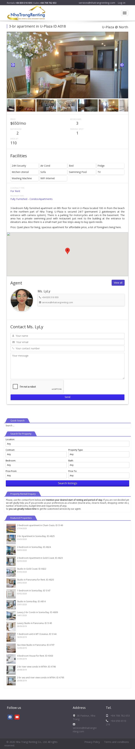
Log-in (121, 2)
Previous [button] (13, 65)
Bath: (70, 460)
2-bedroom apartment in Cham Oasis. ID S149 (40, 525)
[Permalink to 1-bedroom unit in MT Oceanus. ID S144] (11, 636)
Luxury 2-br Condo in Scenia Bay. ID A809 (37, 612)
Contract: (10, 449)
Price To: (72, 471)
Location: (10, 439)
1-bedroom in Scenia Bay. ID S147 (33, 590)
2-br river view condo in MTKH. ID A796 (36, 666)
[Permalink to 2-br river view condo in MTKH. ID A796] (11, 669)
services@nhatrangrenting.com (97, 2)
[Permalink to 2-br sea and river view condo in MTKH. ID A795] (11, 680)
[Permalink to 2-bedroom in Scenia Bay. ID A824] (11, 549)
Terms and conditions (116, 742)
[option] (67, 65)
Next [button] (122, 65)
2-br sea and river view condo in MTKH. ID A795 (40, 677)
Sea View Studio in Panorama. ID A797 (35, 644)
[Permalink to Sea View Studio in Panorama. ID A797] (11, 647)
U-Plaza (108, 27)
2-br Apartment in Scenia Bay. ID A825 (36, 536)
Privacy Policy (92, 742)
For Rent (15, 191)
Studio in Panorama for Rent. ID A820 (35, 579)
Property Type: (75, 449)
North (123, 27)
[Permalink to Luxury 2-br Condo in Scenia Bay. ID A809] (11, 615)
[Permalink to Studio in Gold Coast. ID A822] (11, 571)
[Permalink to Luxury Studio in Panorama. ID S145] (11, 625)
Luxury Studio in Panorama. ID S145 (34, 623)
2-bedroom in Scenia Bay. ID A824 (34, 547)
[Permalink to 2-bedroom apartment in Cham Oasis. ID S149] (11, 528)
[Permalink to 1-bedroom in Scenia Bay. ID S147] (11, 593)
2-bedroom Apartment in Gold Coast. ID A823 (40, 557)
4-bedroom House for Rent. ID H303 (35, 655)
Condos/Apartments (41, 199)
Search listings (67, 483)
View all (118, 282)
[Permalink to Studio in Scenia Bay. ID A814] (11, 604)
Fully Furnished (18, 199)
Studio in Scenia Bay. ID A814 (31, 601)
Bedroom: (11, 460)
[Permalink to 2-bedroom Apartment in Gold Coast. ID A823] (11, 560)
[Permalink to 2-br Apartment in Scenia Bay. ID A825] (11, 539)
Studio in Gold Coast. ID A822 (31, 568)
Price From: (11, 471)
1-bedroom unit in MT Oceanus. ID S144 (36, 634)
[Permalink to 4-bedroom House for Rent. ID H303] (11, 658)
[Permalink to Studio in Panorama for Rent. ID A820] (11, 582)
